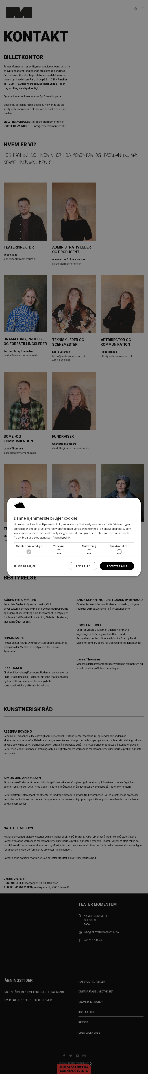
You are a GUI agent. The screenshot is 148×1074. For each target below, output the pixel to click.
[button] (25, 566)
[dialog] (74, 537)
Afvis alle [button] (83, 566)
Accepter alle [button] (117, 566)
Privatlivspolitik (61, 537)
